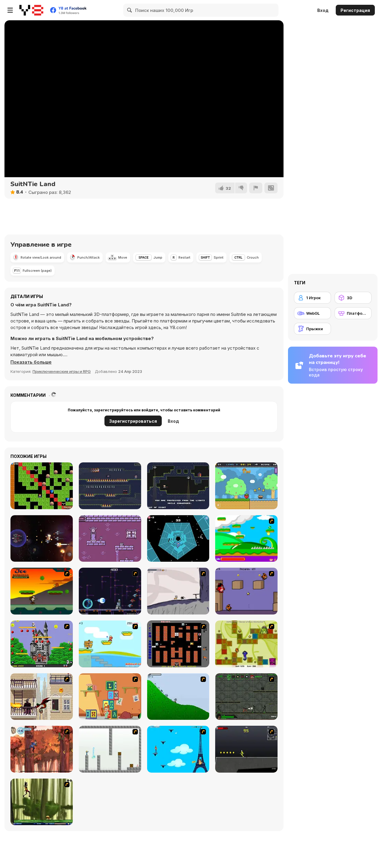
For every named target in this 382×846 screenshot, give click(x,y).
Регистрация (355, 10)
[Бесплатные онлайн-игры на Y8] (31, 10)
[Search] (129, 10)
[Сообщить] (255, 188)
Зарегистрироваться (133, 421)
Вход (323, 10)
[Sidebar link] (10, 10)
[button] (31, 362)
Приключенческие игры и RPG (62, 371)
